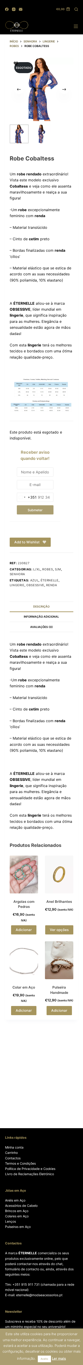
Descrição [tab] (41, 606)
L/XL (36, 569)
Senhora (17, 574)
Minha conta (14, 1147)
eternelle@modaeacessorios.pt (39, 1295)
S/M (58, 569)
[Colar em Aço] (24, 960)
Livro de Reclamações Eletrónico (29, 1174)
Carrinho (11, 1153)
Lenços (10, 1221)
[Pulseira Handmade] (59, 960)
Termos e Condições (20, 1163)
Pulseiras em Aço (18, 1227)
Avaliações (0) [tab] (41, 627)
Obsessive (35, 585)
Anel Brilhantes (59, 901)
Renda (51, 585)
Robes (47, 569)
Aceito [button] (44, 1358)
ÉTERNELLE (50, 580)
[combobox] (26, 497)
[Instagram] (13, 9)
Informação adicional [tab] (41, 616)
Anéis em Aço (15, 1200)
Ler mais (59, 1358)
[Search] (76, 9)
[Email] (20, 9)
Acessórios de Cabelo (21, 1206)
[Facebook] (7, 9)
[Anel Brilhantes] (59, 874)
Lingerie (17, 585)
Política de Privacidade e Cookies (30, 1169)
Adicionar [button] (24, 930)
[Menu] (76, 26)
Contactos (13, 1158)
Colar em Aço (23, 987)
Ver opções (59, 930)
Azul (34, 580)
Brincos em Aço (16, 1211)
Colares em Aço (17, 1216)
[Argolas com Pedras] (24, 874)
